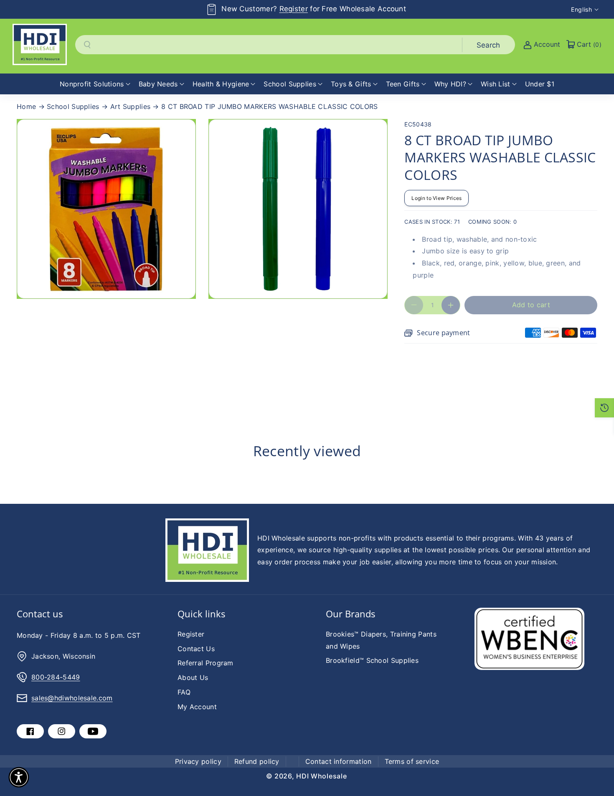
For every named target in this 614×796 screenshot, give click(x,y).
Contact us (40, 613)
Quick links (201, 613)
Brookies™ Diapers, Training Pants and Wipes (381, 640)
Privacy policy (198, 761)
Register (293, 9)
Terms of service (412, 761)
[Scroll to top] (596, 769)
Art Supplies (130, 106)
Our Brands (350, 613)
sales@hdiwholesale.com (72, 698)
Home (26, 106)
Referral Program (205, 663)
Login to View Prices (436, 198)
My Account (197, 707)
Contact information (338, 761)
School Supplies (73, 106)
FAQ (184, 692)
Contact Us (196, 648)
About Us (193, 677)
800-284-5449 (55, 677)
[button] (95, 84)
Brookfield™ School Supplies (372, 660)
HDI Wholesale (321, 776)
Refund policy (256, 761)
